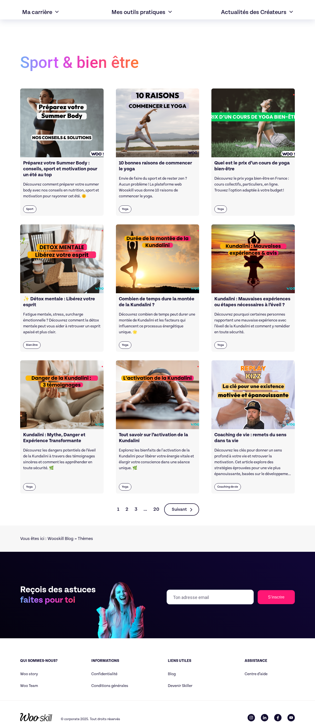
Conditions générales (109, 686)
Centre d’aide (256, 674)
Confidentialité (104, 674)
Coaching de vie (227, 486)
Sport (29, 209)
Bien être (32, 345)
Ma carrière (37, 12)
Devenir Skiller (180, 686)
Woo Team (29, 686)
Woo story (29, 674)
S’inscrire (276, 597)
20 (156, 509)
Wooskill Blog (60, 538)
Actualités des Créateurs (253, 12)
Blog (172, 674)
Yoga (125, 209)
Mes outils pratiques (138, 12)
